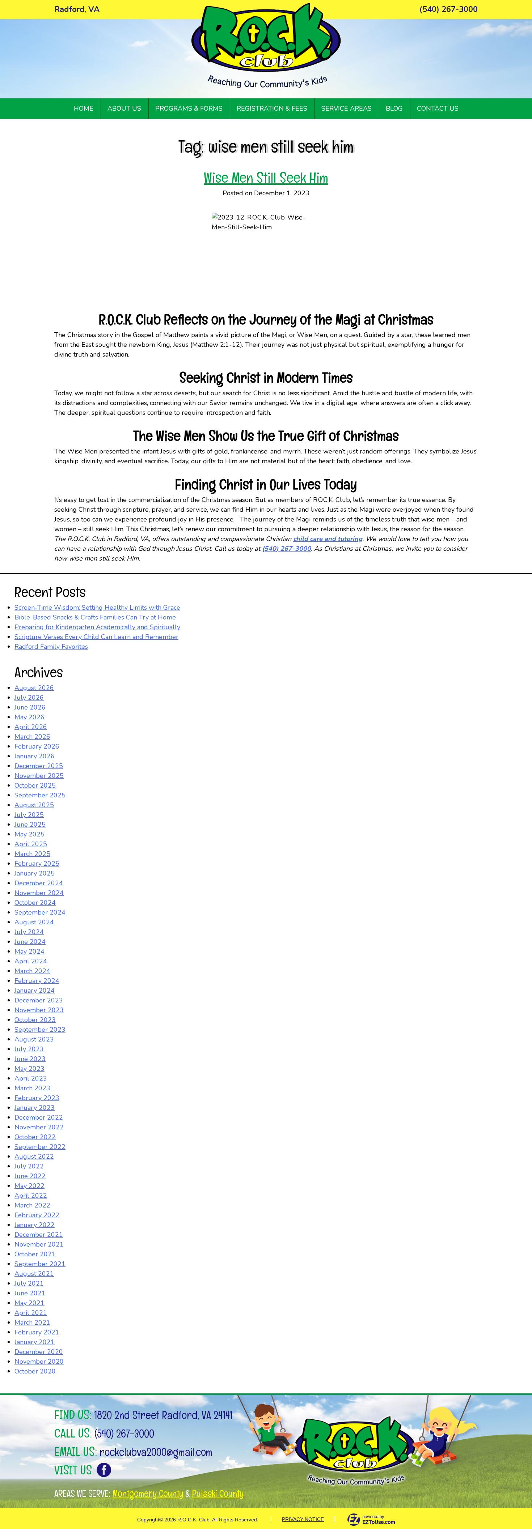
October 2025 (35, 785)
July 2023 (29, 1049)
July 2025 (29, 814)
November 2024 (39, 893)
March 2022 (32, 1205)
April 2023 (30, 1078)
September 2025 (40, 795)
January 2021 (34, 1342)
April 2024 (30, 961)
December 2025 (38, 766)
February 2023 (36, 1098)
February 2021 (36, 1332)
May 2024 (29, 951)
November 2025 (39, 775)
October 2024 (35, 902)
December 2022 (38, 1117)
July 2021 (29, 1283)
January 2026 (34, 756)
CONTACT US (438, 108)
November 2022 (39, 1127)
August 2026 (34, 687)
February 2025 (36, 863)
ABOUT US (124, 108)
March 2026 (32, 736)
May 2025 (29, 834)
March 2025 (32, 853)
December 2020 (38, 1351)
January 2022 (34, 1225)
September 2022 (40, 1146)
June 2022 (30, 1176)
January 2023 (34, 1107)
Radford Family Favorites (51, 646)
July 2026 (29, 697)
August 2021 (34, 1273)
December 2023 (38, 1000)
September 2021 (40, 1264)
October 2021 (35, 1254)
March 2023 (32, 1088)
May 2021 (29, 1303)
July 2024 (29, 932)
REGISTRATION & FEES (272, 108)
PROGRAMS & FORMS (189, 108)
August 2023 (34, 1039)
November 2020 (39, 1361)
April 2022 (30, 1195)
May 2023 (29, 1068)
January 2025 (34, 873)
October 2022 (35, 1137)
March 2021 (32, 1322)
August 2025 (34, 805)
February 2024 (36, 980)
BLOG (394, 108)
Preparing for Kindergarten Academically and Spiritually (97, 627)
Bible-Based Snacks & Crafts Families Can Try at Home (95, 617)
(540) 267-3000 (124, 1434)
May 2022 (29, 1185)
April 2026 (30, 727)
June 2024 (30, 941)
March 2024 (32, 971)
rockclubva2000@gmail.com (156, 1452)
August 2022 (34, 1156)
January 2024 (34, 990)
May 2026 (29, 717)
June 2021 (30, 1293)
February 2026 (36, 746)
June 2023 (30, 1059)
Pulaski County (218, 1493)
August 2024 (34, 922)
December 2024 (38, 883)
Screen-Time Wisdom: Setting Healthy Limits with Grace (97, 607)
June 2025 (30, 824)
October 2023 (35, 1019)
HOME (83, 108)
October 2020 (35, 1371)
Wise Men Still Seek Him (266, 177)
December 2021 (38, 1234)
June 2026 (30, 707)
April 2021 (30, 1312)
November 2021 (39, 1244)
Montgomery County (148, 1493)
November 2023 (39, 1010)
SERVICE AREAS (346, 108)
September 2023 (40, 1029)
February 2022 (36, 1215)
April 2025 (30, 844)
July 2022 (29, 1166)
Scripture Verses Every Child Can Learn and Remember (96, 637)
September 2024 (40, 912)
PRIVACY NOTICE (303, 1519)
